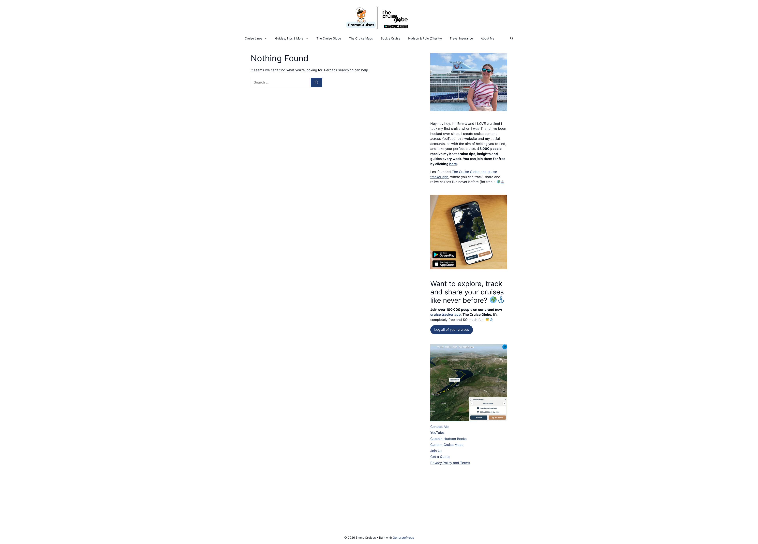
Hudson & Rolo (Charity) (425, 38)
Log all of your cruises (451, 330)
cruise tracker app (445, 315)
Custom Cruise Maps (446, 445)
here (453, 164)
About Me (487, 38)
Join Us (436, 451)
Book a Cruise (390, 38)
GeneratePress (403, 537)
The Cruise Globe (328, 38)
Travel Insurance (461, 38)
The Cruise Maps (361, 38)
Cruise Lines (253, 38)
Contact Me (439, 427)
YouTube (437, 433)
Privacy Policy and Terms (450, 463)
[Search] (316, 82)
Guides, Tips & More (289, 38)
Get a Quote (440, 457)
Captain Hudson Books (448, 439)
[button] (511, 38)
